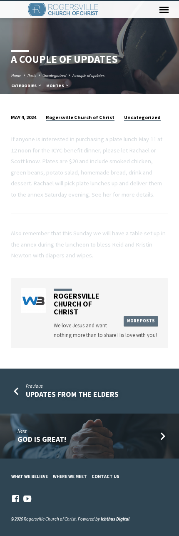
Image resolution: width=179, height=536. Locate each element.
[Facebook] (15, 499)
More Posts (141, 321)
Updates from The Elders (72, 394)
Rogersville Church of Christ (80, 117)
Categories (24, 85)
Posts (31, 75)
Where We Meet (70, 476)
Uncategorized (54, 75)
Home (16, 75)
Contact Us (105, 476)
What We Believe (29, 476)
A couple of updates (88, 75)
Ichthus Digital (115, 519)
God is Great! (41, 439)
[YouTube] (27, 499)
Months (55, 85)
